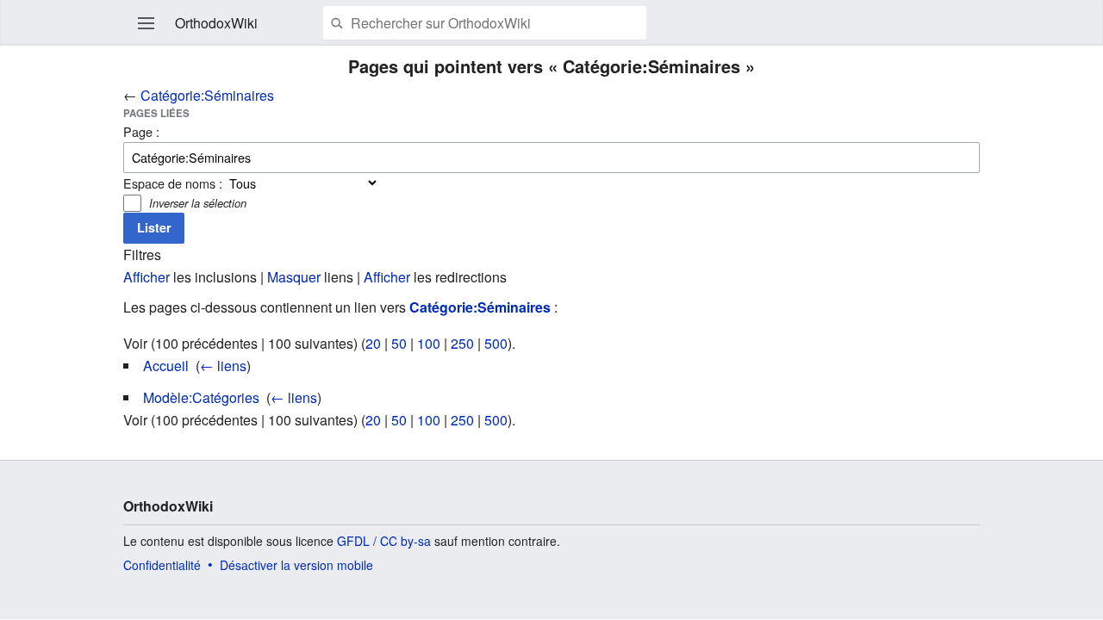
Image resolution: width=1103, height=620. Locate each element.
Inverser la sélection (197, 203)
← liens (223, 365)
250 (462, 343)
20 (373, 343)
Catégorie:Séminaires (207, 95)
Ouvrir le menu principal (146, 23)
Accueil (166, 365)
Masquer (294, 277)
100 (428, 343)
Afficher (146, 277)
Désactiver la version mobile (296, 565)
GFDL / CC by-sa (384, 540)
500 (496, 343)
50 (399, 343)
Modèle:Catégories (201, 397)
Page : (141, 131)
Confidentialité (162, 565)
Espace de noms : (172, 183)
